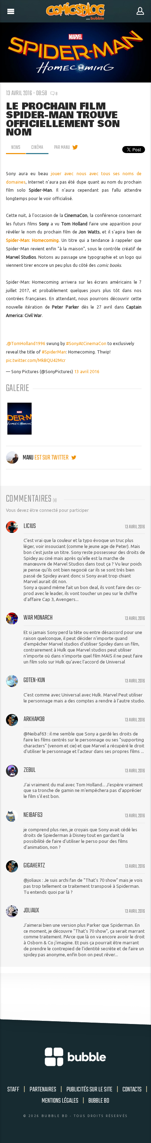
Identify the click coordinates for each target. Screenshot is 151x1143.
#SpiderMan (54, 352)
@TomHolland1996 (26, 343)
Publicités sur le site (89, 1089)
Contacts (132, 1089)
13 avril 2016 (86, 371)
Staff (13, 1089)
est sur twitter (52, 457)
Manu (28, 457)
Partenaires (42, 1089)
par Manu (62, 147)
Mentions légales (60, 1101)
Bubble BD (98, 1101)
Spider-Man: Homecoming (32, 240)
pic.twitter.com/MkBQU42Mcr (36, 360)
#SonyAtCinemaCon (86, 343)
